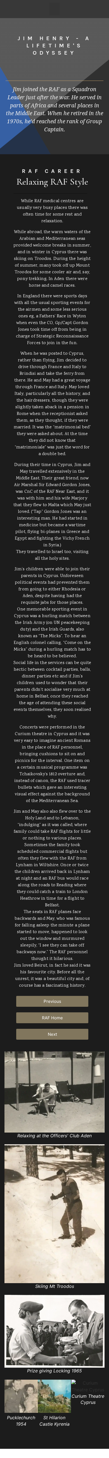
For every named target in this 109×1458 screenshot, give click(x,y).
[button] (54, 9)
